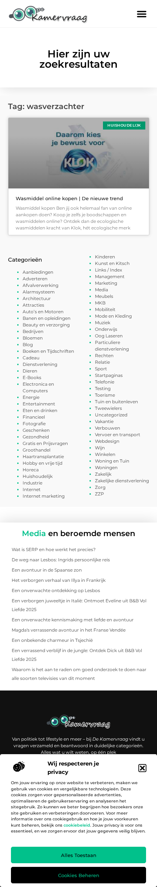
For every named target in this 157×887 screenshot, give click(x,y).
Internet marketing (44, 496)
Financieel (34, 417)
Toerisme (105, 395)
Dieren (30, 371)
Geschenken (36, 430)
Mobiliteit (105, 309)
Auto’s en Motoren (43, 311)
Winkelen (105, 454)
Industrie (32, 483)
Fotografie (34, 423)
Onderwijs (106, 329)
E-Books (32, 377)
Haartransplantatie (43, 456)
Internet (32, 489)
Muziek (102, 322)
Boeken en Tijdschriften (48, 351)
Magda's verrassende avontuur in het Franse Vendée (69, 630)
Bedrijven (33, 331)
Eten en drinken (40, 410)
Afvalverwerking (40, 285)
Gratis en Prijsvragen (45, 443)
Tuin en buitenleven (116, 401)
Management (110, 276)
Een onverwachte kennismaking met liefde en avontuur (73, 619)
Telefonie (104, 382)
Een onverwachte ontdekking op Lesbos (56, 590)
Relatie (102, 362)
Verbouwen (107, 428)
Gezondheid (36, 436)
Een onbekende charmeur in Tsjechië (52, 640)
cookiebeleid (77, 825)
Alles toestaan (78, 855)
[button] (142, 768)
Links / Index (108, 270)
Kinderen (105, 256)
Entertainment (39, 404)
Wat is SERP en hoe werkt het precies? (54, 549)
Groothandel (36, 450)
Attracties (33, 305)
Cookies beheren (78, 875)
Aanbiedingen (38, 272)
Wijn (100, 447)
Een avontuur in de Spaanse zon (47, 570)
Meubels (104, 296)
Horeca (31, 469)
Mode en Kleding (113, 316)
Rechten (104, 355)
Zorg (100, 487)
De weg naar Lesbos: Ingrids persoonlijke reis (61, 559)
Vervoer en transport (117, 434)
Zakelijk (103, 474)
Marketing (106, 283)
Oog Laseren (109, 335)
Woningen (106, 467)
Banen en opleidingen (46, 318)
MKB (100, 303)
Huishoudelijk (38, 476)
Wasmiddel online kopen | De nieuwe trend (69, 198)
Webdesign (107, 441)
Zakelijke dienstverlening (122, 480)
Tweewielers (108, 408)
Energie (31, 397)
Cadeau (31, 357)
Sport (101, 368)
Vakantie (104, 421)
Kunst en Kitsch (112, 263)
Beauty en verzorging (46, 325)
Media (101, 289)
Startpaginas (109, 375)
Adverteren (35, 278)
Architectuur (37, 298)
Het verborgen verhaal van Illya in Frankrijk (59, 580)
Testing (103, 388)
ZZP (99, 494)
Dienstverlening (40, 364)
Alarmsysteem (39, 292)
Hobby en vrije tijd (42, 463)
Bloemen (33, 338)
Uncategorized (111, 415)
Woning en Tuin (112, 461)
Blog (28, 344)
